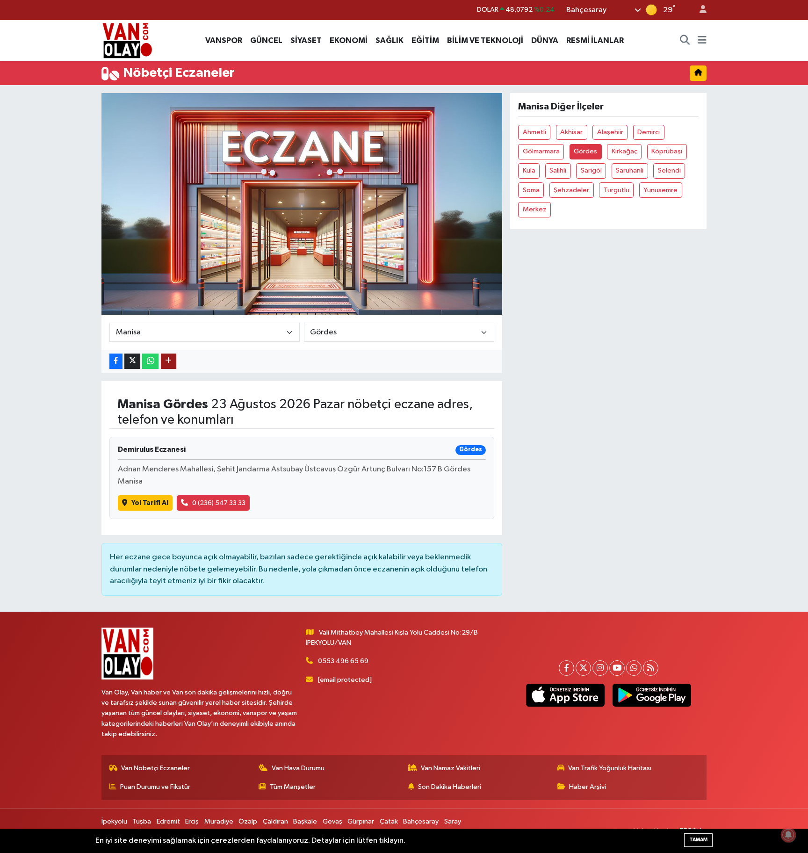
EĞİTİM (425, 40)
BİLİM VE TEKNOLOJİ (485, 40)
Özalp (247, 821)
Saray (452, 821)
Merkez (535, 209)
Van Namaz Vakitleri (450, 768)
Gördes (585, 151)
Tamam (698, 839)
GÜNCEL (266, 40)
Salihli (557, 170)
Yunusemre (660, 190)
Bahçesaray (421, 821)
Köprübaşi (666, 151)
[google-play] (651, 695)
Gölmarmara (541, 151)
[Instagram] (600, 668)
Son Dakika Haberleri (449, 786)
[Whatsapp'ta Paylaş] (150, 361)
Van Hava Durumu (298, 768)
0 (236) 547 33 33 (218, 502)
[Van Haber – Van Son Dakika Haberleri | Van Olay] (127, 40)
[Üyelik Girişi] (699, 10)
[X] (583, 668)
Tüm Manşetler (293, 786)
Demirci (648, 132)
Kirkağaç (624, 151)
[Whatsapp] (634, 668)
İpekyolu (114, 821)
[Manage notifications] (788, 834)
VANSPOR (223, 40)
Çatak (389, 821)
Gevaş (332, 821)
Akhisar (571, 132)
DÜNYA (544, 40)
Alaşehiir (610, 132)
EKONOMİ (349, 40)
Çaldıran (275, 821)
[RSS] (650, 668)
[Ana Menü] (702, 41)
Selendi (669, 170)
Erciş (192, 821)
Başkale (305, 821)
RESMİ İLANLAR (595, 40)
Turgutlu (616, 190)
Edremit (168, 821)
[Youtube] (617, 668)
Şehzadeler (571, 190)
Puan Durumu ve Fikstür (155, 786)
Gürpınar (360, 821)
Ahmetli (534, 132)
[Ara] (685, 41)
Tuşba (141, 821)
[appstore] (565, 695)
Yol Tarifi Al (149, 502)
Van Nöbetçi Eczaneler (155, 768)
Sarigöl (591, 170)
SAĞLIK (389, 40)
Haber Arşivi (587, 786)
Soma (531, 190)
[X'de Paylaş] (132, 361)
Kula (529, 170)
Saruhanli (629, 170)
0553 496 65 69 (343, 661)
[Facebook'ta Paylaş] (116, 361)
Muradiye (218, 821)
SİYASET (306, 40)
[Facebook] (566, 668)
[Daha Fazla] (168, 361)
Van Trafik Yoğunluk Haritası (609, 768)
